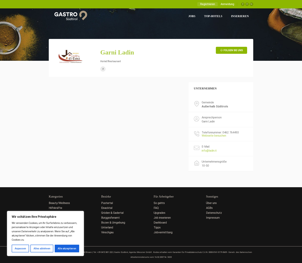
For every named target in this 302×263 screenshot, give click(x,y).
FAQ (156, 208)
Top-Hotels (213, 16)
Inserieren (240, 16)
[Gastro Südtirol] (69, 16)
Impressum (213, 217)
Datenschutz (214, 212)
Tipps (157, 227)
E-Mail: (206, 146)
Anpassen (20, 248)
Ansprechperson (212, 117)
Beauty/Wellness (59, 203)
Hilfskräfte (55, 208)
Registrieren (207, 4)
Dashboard (160, 222)
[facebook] (103, 69)
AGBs (209, 208)
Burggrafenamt (110, 217)
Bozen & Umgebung (113, 222)
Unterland (107, 227)
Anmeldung (227, 4)
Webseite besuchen (214, 135)
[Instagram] (247, 4)
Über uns (211, 203)
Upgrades (159, 212)
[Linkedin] (251, 4)
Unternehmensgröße (214, 161)
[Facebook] (243, 4)
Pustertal (107, 203)
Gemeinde (208, 102)
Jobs (191, 16)
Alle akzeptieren (67, 248)
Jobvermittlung (163, 232)
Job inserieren (162, 217)
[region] (45, 233)
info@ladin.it (209, 150)
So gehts (159, 203)
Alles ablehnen (42, 248)
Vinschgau (107, 232)
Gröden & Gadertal (112, 212)
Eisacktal (106, 208)
